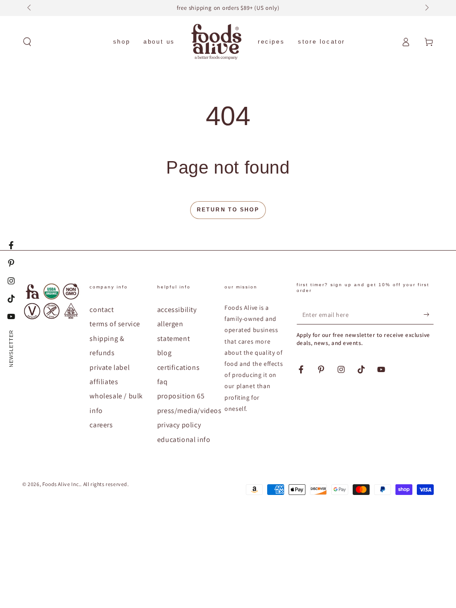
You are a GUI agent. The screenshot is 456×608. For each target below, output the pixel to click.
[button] (27, 42)
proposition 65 (180, 396)
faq (162, 381)
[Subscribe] (428, 314)
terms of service (115, 323)
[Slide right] (426, 8)
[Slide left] (29, 8)
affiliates (104, 381)
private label (110, 367)
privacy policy (179, 425)
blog (164, 352)
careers (101, 425)
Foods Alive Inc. (61, 484)
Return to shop (228, 210)
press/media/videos (189, 410)
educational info (184, 439)
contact (102, 309)
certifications (178, 367)
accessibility (177, 309)
